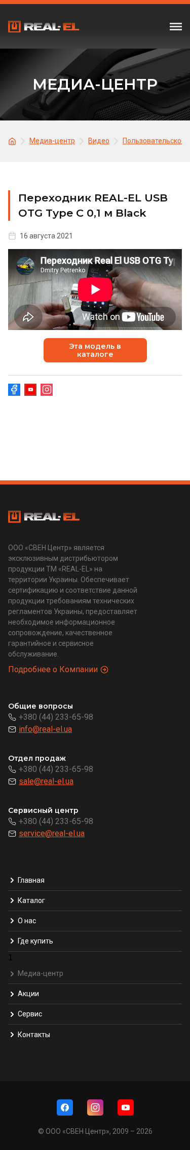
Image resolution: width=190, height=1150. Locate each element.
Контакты (34, 1035)
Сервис (30, 1014)
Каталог (31, 900)
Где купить (35, 941)
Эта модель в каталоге (95, 350)
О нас (27, 921)
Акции (28, 994)
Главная (31, 880)
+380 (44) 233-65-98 (56, 717)
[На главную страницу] (13, 140)
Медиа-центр (40, 973)
